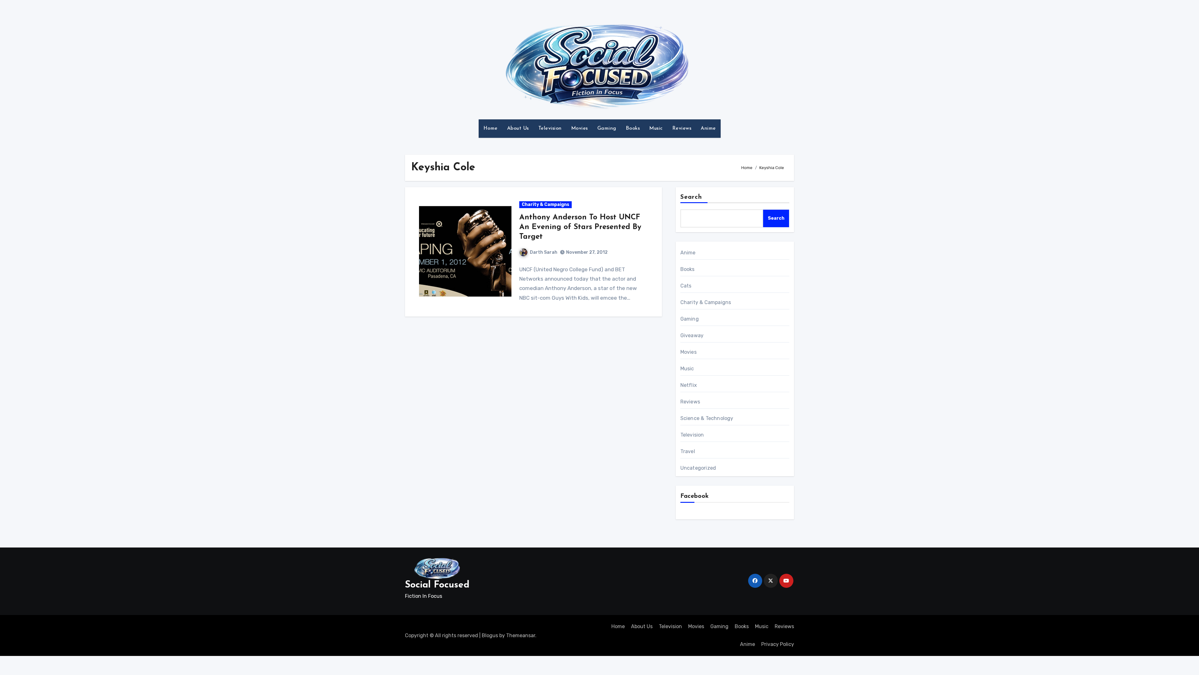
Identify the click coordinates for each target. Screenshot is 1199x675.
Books (633, 128)
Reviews (682, 128)
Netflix (688, 385)
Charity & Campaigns (545, 204)
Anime (708, 128)
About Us (518, 128)
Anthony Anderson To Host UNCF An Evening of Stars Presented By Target (580, 227)
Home (490, 128)
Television (550, 128)
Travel (687, 451)
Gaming (606, 128)
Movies (579, 128)
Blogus (490, 635)
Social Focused (437, 585)
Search (691, 197)
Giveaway (692, 335)
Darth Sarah (543, 252)
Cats (686, 286)
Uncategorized (698, 468)
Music (656, 128)
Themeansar (520, 635)
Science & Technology (706, 418)
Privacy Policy (777, 644)
